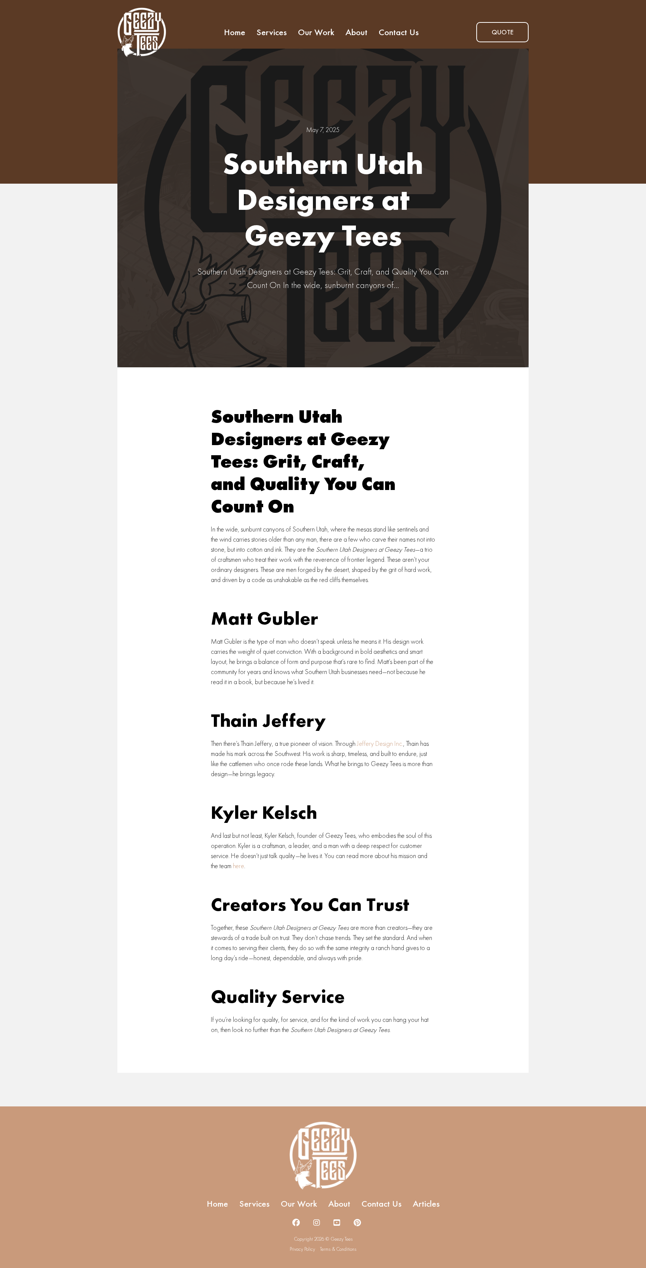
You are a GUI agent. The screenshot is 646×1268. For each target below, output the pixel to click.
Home (234, 32)
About (356, 32)
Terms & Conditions (338, 1249)
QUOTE (502, 32)
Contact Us (399, 32)
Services (271, 32)
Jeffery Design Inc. (380, 743)
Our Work (316, 32)
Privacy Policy (302, 1249)
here (238, 865)
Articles (426, 1203)
